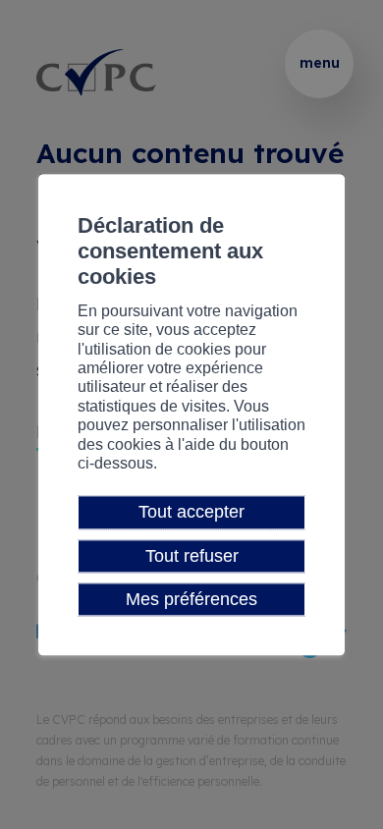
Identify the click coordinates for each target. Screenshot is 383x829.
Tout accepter (191, 513)
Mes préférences (191, 599)
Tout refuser (192, 556)
